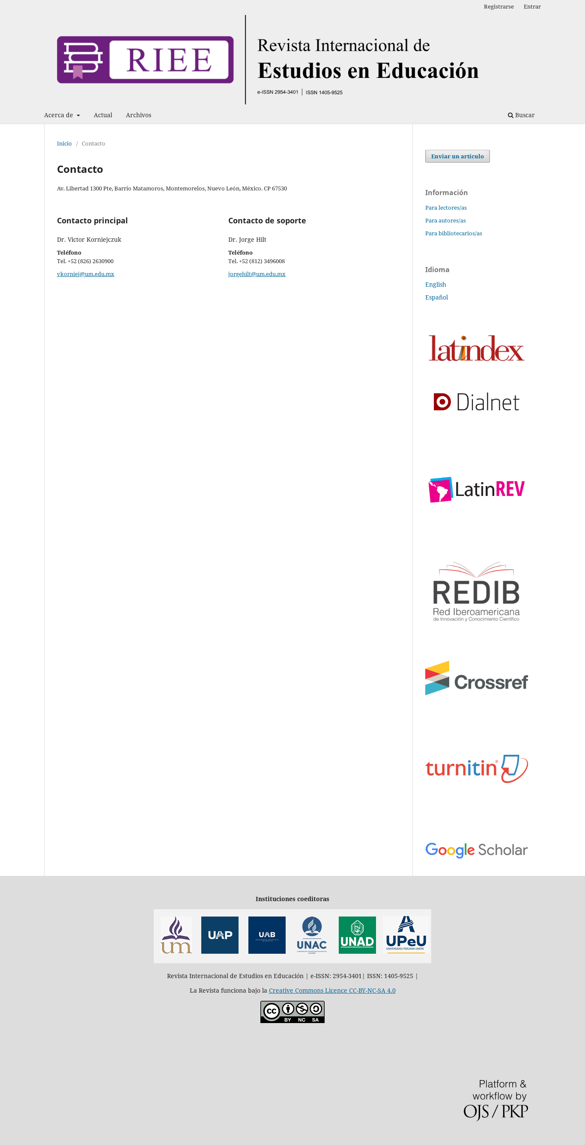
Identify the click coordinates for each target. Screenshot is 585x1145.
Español (436, 297)
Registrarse (499, 6)
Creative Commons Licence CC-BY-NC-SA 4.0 (332, 990)
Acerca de (59, 115)
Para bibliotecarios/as (453, 233)
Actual (103, 115)
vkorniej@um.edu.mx (85, 274)
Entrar (532, 6)
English (435, 284)
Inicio (64, 143)
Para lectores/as (446, 207)
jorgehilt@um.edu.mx (257, 274)
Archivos (138, 115)
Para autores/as (445, 220)
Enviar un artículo (457, 156)
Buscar (524, 115)
